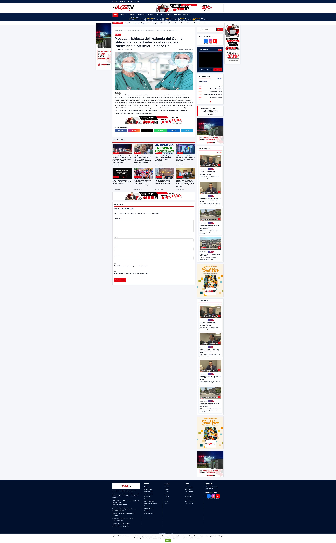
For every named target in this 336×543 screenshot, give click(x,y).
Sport (168, 14)
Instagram (134, 130)
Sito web (116, 255)
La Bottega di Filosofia (150, 510)
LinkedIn (174, 130)
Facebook (120, 130)
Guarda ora (218, 69)
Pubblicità (130, 1)
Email (116, 246)
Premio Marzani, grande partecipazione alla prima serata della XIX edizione (163, 181)
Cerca (137, 1)
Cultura (159, 14)
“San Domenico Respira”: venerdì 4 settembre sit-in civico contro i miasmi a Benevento (163, 158)
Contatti (122, 1)
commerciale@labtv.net (122, 533)
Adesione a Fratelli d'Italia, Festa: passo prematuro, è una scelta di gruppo (210, 351)
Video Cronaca (189, 493)
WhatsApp (160, 130)
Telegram (186, 130)
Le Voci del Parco (149, 515)
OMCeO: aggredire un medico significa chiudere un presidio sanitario (122, 181)
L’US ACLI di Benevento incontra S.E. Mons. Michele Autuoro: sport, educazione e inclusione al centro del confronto (185, 183)
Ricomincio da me (149, 519)
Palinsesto (177, 14)
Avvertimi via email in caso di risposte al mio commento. (131, 266)
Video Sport (188, 505)
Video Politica (188, 495)
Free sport (147, 505)
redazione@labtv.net (118, 526)
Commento (117, 218)
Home (115, 14)
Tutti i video (219, 304)
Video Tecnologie (190, 507)
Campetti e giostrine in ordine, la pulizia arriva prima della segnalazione (209, 233)
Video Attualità (189, 498)
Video (186, 512)
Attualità (141, 14)
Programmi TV (148, 498)
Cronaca (122, 14)
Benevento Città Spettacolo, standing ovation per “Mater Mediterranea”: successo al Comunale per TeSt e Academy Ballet (121, 159)
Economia (150, 14)
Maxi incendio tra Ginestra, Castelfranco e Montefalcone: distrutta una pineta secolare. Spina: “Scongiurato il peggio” (159, 23)
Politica (131, 14)
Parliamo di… (148, 517)
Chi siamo (115, 1)
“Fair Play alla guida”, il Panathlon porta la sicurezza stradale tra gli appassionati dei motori (185, 158)
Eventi (166, 510)
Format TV (186, 14)
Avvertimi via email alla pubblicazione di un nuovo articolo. (131, 273)
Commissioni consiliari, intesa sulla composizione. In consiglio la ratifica (210, 206)
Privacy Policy (148, 495)
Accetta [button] (168, 540)
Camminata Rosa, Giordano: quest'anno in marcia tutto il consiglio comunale (208, 179)
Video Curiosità (189, 510)
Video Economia (189, 500)
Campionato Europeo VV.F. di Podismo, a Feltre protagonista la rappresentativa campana (142, 182)
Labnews (146, 512)
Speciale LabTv (148, 500)
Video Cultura (189, 503)
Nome (116, 237)
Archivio (167, 493)
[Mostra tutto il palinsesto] (210, 102)
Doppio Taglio (148, 503)
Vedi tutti (219, 78)
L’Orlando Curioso (149, 507)
